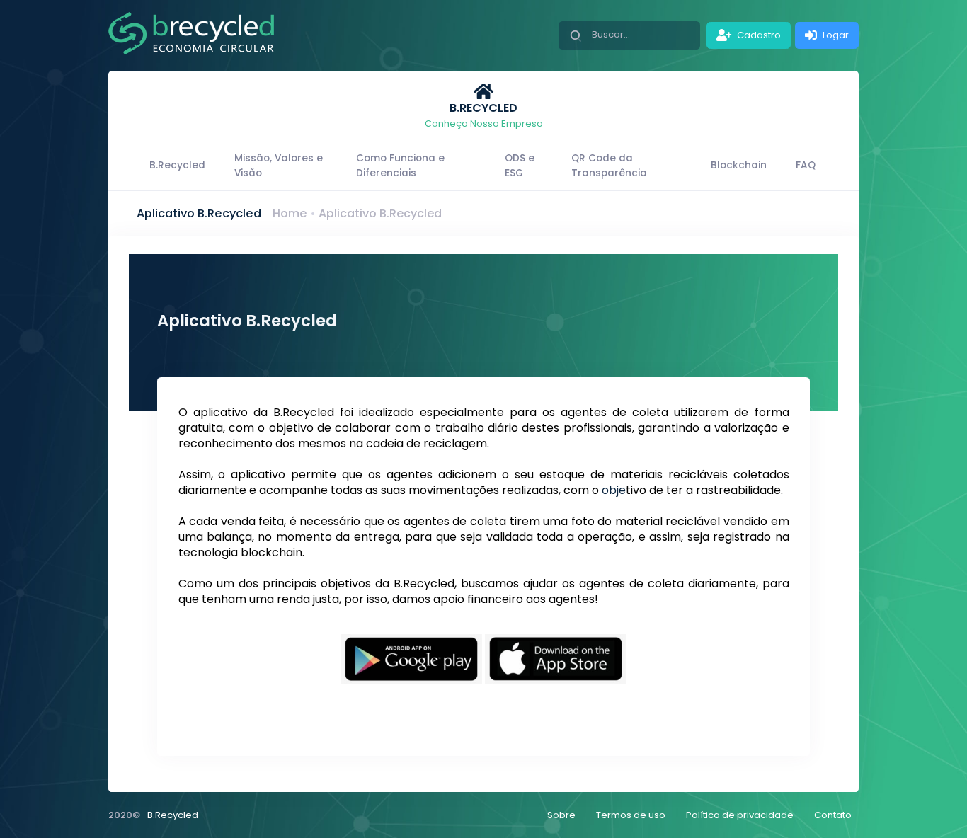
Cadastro (758, 35)
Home (290, 213)
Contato (833, 815)
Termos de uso (630, 815)
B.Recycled (172, 815)
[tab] (483, 106)
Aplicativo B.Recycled (380, 213)
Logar (834, 35)
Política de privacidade (740, 815)
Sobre (561, 815)
